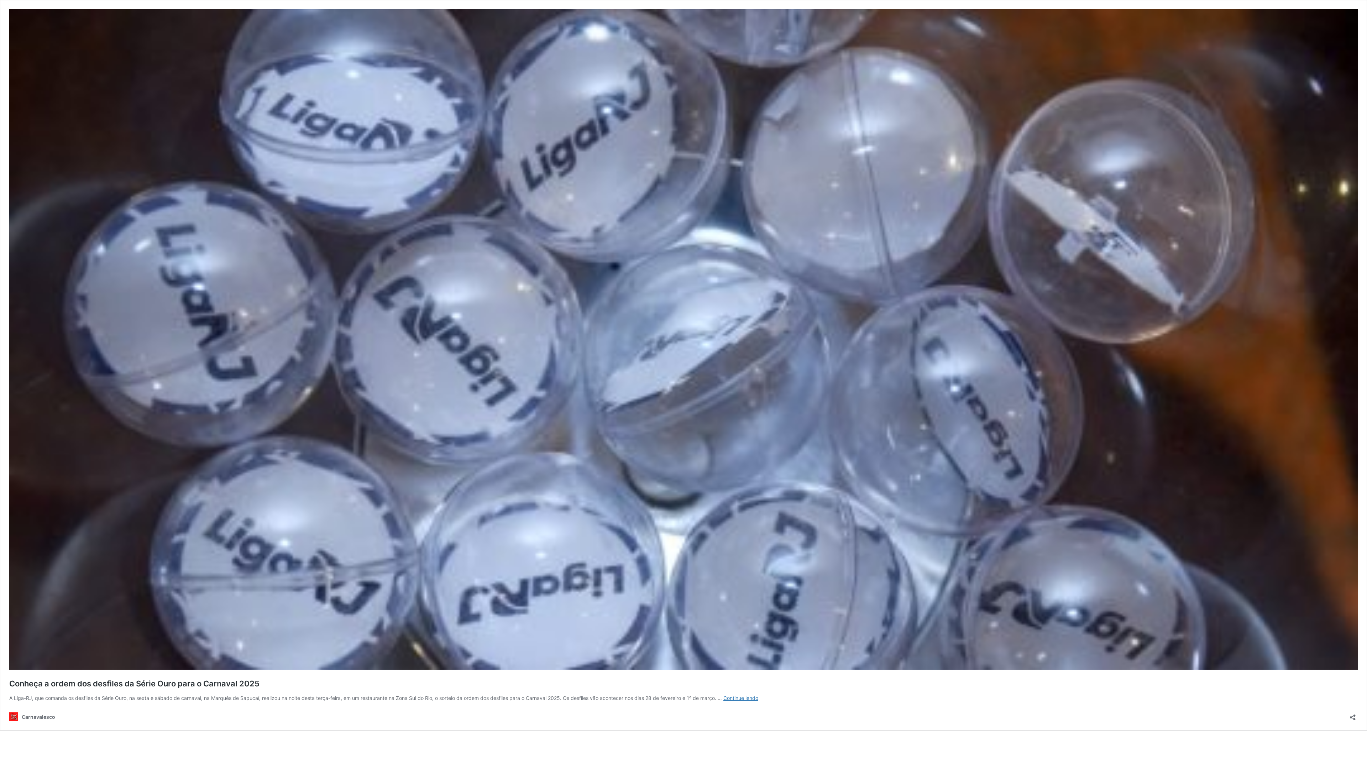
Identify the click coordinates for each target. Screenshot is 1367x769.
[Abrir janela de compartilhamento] (1353, 715)
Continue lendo (740, 698)
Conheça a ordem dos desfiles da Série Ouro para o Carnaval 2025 (134, 683)
